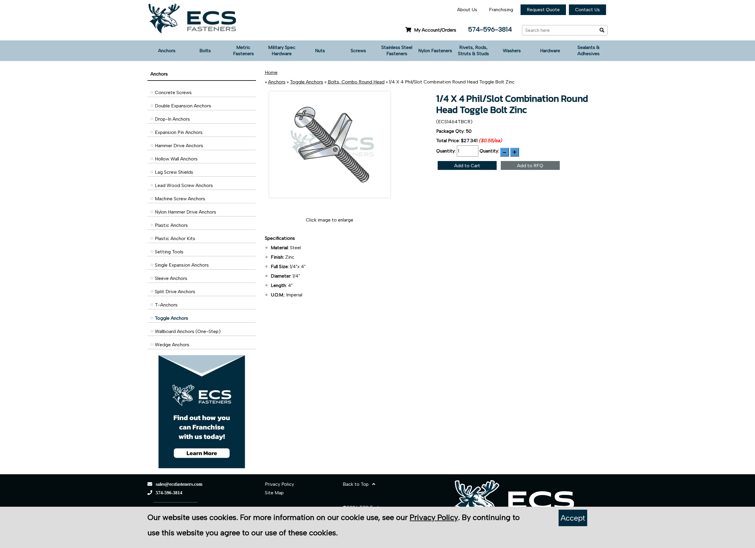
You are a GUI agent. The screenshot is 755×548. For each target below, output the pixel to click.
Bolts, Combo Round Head (356, 82)
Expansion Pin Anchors (179, 132)
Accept (573, 518)
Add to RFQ (530, 165)
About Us (467, 9)
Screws (358, 50)
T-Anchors (166, 305)
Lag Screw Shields (174, 172)
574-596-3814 (490, 29)
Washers (512, 50)
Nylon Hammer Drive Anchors (185, 212)
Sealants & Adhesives (588, 50)
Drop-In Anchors (172, 119)
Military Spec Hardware (282, 50)
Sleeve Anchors (171, 278)
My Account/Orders (435, 30)
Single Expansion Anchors (182, 265)
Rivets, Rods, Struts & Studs (473, 50)
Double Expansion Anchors (183, 106)
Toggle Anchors (171, 318)
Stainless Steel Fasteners (396, 50)
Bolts (205, 50)
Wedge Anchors (172, 344)
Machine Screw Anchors (180, 198)
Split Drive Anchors (175, 291)
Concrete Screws (173, 92)
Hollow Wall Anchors (176, 159)
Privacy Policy (279, 484)
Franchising (501, 9)
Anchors (166, 50)
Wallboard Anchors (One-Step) (188, 331)
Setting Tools (169, 252)
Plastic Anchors (171, 225)
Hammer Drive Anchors (179, 145)
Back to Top (357, 484)
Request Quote (543, 9)
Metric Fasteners (243, 50)
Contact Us (587, 9)
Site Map (274, 493)
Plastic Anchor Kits (175, 238)
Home (271, 72)
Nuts (320, 50)
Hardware (550, 50)
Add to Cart (467, 165)
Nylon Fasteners (435, 50)
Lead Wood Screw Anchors (184, 185)
